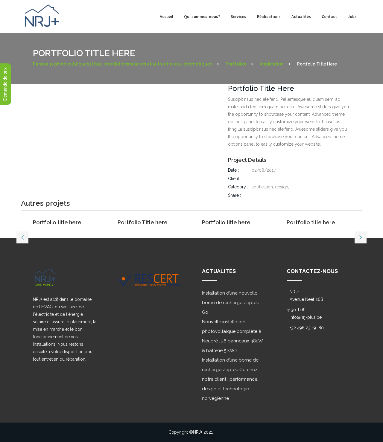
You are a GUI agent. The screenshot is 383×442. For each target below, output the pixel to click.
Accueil (166, 16)
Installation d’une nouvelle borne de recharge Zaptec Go (230, 302)
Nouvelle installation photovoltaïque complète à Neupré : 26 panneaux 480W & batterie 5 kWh (232, 336)
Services (238, 16)
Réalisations (269, 16)
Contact (329, 16)
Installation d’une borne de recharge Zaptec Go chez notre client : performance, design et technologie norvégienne (230, 379)
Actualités (301, 16)
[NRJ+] (42, 11)
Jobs (352, 16)
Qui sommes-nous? (202, 16)
